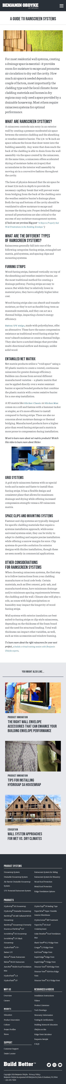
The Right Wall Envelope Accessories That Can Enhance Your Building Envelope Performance (32, 726)
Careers (7, 1000)
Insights (7, 1009)
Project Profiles (10, 1029)
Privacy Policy (34, 1074)
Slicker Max (51, 403)
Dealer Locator (10, 1053)
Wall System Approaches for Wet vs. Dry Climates (25, 836)
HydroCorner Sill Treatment (46, 919)
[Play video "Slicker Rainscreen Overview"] (33, 459)
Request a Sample (41, 1038)
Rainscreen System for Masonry (47, 876)
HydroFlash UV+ (11, 947)
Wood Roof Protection (43, 881)
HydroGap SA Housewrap (15, 906)
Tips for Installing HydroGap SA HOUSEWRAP (24, 782)
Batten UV (8, 951)
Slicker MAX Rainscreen (14, 961)
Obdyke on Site (40, 1029)
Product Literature (41, 1005)
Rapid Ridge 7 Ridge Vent (45, 961)
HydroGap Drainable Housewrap (17, 910)
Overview (8, 995)
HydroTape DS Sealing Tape (46, 906)
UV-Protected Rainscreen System (17, 890)
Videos (37, 1000)
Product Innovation (12, 1019)
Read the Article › (33, 707)
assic (38, 403)
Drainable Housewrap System (16, 876)
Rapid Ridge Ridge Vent (44, 956)
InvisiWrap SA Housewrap (15, 933)
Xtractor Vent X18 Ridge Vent (46, 966)
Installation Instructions (44, 995)
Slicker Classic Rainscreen (14, 956)
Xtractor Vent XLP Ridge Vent (47, 980)
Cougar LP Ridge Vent (43, 947)
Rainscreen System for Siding (46, 871)
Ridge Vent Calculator (43, 1034)
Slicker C (29, 403)
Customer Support (11, 1048)
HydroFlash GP (10, 980)
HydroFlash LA (11, 975)
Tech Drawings (40, 1009)
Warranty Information (43, 1014)
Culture (7, 1024)
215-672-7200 (10, 1079)
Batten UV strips (15, 325)
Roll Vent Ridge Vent (43, 951)
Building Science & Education (46, 1024)
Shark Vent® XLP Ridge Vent (46, 942)
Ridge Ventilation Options (44, 891)
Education (8, 1014)
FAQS (36, 1043)
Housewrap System (12, 871)
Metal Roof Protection (43, 886)
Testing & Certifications (43, 1019)
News (6, 1033)
